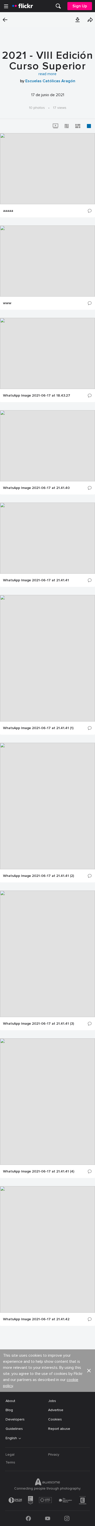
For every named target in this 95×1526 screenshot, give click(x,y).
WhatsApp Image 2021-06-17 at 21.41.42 (36, 1319)
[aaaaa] (47, 168)
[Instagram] (67, 1518)
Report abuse (59, 1429)
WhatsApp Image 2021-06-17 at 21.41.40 (36, 488)
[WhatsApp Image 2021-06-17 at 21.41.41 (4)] (47, 1101)
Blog (9, 1410)
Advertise (55, 1410)
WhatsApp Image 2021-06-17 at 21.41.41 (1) (38, 728)
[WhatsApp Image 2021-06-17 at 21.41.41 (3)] (47, 954)
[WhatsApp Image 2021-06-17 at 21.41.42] (47, 1249)
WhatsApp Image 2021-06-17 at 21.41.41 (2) (38, 876)
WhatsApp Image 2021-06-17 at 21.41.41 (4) (38, 1171)
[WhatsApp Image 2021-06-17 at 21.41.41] (47, 538)
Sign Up (79, 6)
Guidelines (14, 1429)
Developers (15, 1419)
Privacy (53, 1454)
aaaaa (8, 211)
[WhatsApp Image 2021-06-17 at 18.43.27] (47, 353)
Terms (10, 1462)
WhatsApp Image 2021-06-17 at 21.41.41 (36, 580)
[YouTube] (48, 1518)
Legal (10, 1454)
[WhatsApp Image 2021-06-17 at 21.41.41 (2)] (47, 806)
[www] (47, 261)
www (7, 303)
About (10, 1401)
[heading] (22, 6)
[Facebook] (28, 1518)
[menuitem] (58, 6)
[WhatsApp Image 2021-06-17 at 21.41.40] (47, 445)
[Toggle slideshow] (55, 126)
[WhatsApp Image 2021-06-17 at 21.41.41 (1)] (47, 658)
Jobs (52, 1401)
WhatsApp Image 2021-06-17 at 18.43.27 (36, 396)
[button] (77, 20)
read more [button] (47, 73)
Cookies (55, 1419)
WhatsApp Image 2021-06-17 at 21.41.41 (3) (38, 1024)
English (11, 1438)
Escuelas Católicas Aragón (50, 81)
